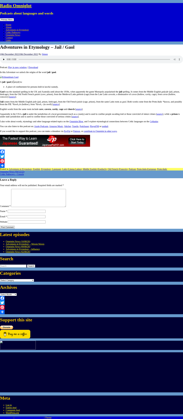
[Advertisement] (86, 372)
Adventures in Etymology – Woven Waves (25, 244)
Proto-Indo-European (146, 169)
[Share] (91, 165)
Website (3, 222)
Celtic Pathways (13, 32)
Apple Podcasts (41, 126)
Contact (9, 37)
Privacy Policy (6, 417)
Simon (45, 54)
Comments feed (13, 410)
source (12, 97)
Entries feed (11, 407)
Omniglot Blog (76, 121)
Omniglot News (13, 35)
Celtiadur (154, 121)
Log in (9, 405)
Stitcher (67, 126)
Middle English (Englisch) (95, 169)
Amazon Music (56, 126)
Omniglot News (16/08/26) (18, 241)
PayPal (67, 131)
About (8, 27)
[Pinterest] (91, 161)
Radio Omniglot (16, 5)
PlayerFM (94, 126)
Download (33, 67)
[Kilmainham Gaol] (9, 77)
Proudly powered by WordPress (29, 417)
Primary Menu (7, 20)
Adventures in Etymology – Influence (23, 249)
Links (8, 40)
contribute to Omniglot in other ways (100, 131)
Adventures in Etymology (17, 30)
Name (3, 211)
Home (8, 24)
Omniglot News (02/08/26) (18, 252)
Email (3, 216)
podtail (105, 126)
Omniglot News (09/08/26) (18, 246)
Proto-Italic (162, 169)
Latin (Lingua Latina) (72, 169)
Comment (5, 206)
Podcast (132, 169)
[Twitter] (91, 156)
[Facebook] (91, 152)
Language (56, 169)
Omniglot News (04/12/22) (12, 171)
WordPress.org (12, 413)
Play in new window (17, 67)
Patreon (76, 131)
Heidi (54, 417)
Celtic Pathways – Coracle (12, 174)
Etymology (46, 169)
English (36, 169)
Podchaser (84, 126)
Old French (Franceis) (118, 169)
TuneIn (75, 126)
